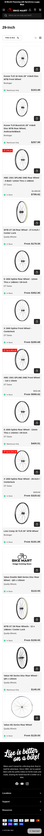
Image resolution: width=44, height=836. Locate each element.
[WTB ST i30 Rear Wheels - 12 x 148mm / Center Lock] (22, 608)
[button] (40, 9)
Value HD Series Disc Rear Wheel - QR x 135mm (21, 677)
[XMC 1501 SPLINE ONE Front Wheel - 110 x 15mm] (22, 360)
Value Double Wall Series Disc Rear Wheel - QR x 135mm (21, 578)
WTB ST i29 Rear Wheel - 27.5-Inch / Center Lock (22, 231)
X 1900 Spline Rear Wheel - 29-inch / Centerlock (22, 480)
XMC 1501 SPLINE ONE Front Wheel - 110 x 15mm (22, 379)
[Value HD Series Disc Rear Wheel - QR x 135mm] (22, 658)
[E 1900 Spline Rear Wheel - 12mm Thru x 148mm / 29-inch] (22, 261)
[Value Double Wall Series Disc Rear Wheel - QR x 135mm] (22, 559)
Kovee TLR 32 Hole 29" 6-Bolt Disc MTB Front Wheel (21, 77)
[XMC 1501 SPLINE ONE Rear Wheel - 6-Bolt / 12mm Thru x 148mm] (22, 160)
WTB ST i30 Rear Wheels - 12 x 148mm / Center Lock (19, 628)
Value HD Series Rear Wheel (18, 725)
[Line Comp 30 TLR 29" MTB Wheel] (22, 513)
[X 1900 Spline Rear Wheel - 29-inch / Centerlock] (22, 461)
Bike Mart (10, 830)
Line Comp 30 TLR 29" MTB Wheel (21, 531)
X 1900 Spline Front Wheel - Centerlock (17, 330)
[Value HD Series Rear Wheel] (22, 707)
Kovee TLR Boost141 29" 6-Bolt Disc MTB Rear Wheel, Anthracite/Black (19, 128)
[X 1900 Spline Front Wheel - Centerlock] (22, 310)
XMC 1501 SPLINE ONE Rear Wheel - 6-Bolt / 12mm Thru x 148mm (21, 179)
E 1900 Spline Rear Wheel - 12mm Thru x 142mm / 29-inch (20, 431)
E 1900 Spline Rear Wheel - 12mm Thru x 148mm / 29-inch (20, 280)
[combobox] (22, 15)
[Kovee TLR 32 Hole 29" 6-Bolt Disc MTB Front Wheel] (22, 58)
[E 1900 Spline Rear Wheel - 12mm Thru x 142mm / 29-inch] (22, 412)
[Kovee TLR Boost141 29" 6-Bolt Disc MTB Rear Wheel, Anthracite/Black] (22, 107)
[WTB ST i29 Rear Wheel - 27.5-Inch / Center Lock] (22, 212)
